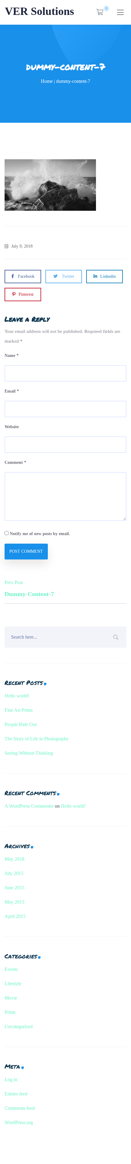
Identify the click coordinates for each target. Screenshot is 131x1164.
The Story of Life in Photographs (36, 738)
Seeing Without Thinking (29, 753)
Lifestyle (13, 983)
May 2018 (14, 859)
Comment (15, 462)
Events (11, 969)
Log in (11, 1079)
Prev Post (29, 588)
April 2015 (15, 916)
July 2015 (14, 873)
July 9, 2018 (22, 246)
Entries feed (16, 1093)
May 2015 (14, 902)
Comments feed (20, 1108)
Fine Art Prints (19, 710)
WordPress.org (19, 1122)
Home (47, 81)
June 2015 (14, 887)
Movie (11, 997)
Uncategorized (19, 1026)
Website (12, 427)
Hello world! (17, 695)
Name (12, 355)
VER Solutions (39, 11)
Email (12, 391)
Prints (10, 1012)
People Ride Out (21, 724)
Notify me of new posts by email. (40, 533)
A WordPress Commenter (29, 806)
